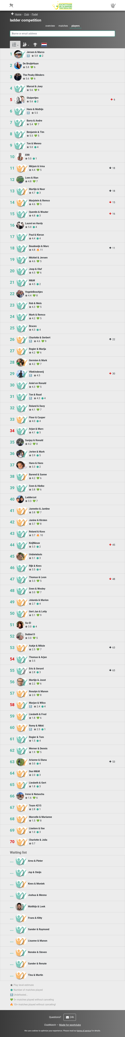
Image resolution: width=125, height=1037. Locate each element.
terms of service (84, 1031)
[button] (15, 45)
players (75, 25)
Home (18, 14)
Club (26, 14)
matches (63, 25)
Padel (35, 14)
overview (50, 25)
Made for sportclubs (70, 1024)
